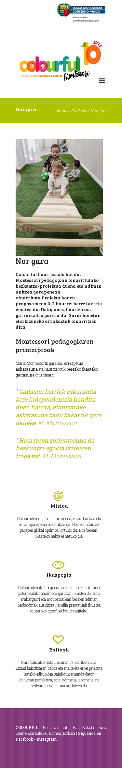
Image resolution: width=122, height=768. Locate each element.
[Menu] (102, 81)
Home (61, 110)
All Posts (79, 110)
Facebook (24, 739)
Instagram (47, 739)
